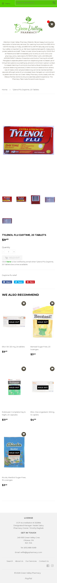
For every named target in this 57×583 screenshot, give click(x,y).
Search (10, 561)
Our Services (31, 561)
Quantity (6, 247)
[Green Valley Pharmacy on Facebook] (48, 566)
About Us (19, 561)
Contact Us (44, 561)
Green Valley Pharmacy (31, 573)
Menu (7, 3)
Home (4, 90)
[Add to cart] (23, 303)
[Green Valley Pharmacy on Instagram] (52, 566)
